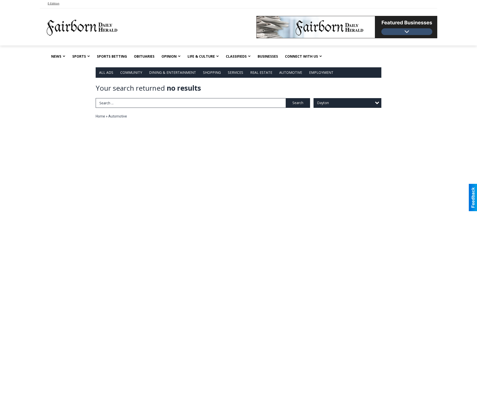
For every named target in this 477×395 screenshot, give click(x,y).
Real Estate (261, 72)
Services (235, 72)
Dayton (323, 102)
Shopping (212, 72)
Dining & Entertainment (172, 72)
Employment (321, 72)
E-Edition (53, 3)
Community (131, 72)
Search (297, 102)
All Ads (106, 72)
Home (100, 116)
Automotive (290, 72)
